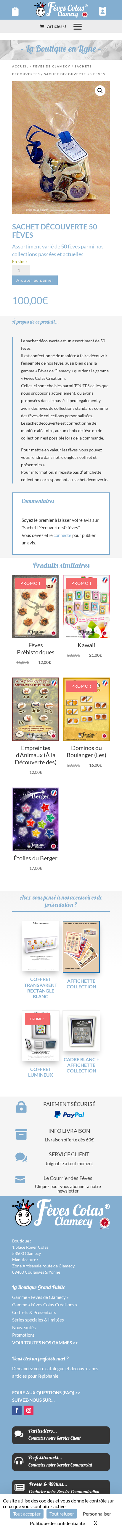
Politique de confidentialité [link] (57, 1523)
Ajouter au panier (35, 280)
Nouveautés (24, 1327)
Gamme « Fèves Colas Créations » (44, 1304)
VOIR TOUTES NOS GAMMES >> (45, 1342)
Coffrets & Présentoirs (34, 1312)
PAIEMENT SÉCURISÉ (69, 1104)
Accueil (20, 66)
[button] (100, 90)
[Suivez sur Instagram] (28, 1410)
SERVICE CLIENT (69, 1154)
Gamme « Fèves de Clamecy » (40, 1297)
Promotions (23, 1335)
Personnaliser (97, 1513)
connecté (62, 535)
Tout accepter (27, 1513)
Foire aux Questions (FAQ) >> (46, 1392)
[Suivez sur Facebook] (17, 1410)
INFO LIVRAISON (69, 1130)
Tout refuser (61, 1513)
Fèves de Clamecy (51, 66)
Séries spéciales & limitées (38, 1319)
